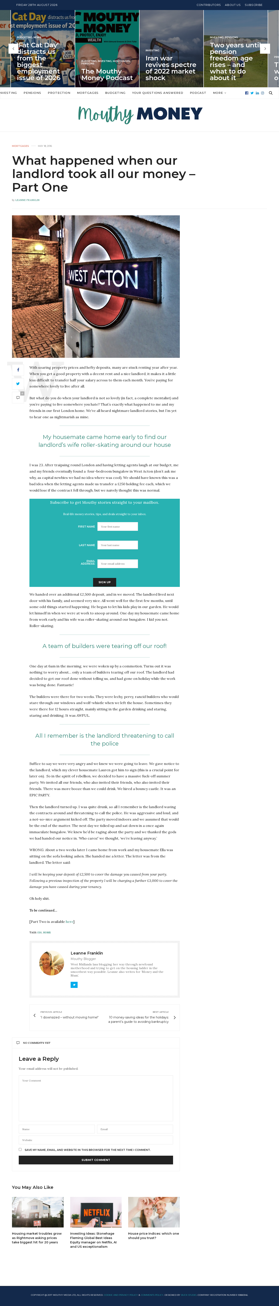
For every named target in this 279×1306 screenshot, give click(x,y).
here (69, 921)
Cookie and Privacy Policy (121, 1295)
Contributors (209, 5)
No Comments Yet (36, 1042)
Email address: (88, 562)
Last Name (87, 545)
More (218, 92)
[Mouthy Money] (139, 115)
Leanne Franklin (27, 200)
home (47, 932)
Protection (59, 92)
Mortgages (57, 61)
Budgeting (25, 61)
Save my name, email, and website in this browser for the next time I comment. (88, 1150)
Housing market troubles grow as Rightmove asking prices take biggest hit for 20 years (37, 1238)
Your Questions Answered (157, 92)
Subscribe (254, 5)
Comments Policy (152, 1295)
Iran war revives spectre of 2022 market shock (107, 68)
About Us (233, 5)
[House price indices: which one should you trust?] (154, 1212)
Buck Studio (188, 1295)
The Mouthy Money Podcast (43, 74)
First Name (86, 526)
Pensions (24, 63)
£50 (39, 932)
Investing (41, 61)
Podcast (198, 92)
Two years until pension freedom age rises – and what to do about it (171, 61)
